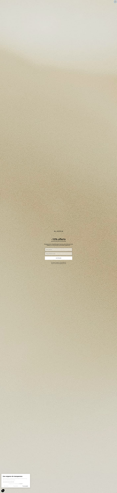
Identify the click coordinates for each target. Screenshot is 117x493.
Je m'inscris (58, 258)
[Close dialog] (115, 2)
